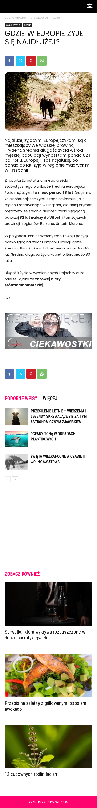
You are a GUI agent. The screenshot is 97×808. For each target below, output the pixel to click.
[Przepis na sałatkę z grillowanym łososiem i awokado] (48, 675)
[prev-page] (8, 479)
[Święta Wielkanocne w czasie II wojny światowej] (16, 462)
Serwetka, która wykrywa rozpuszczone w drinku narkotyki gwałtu (45, 635)
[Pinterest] (31, 61)
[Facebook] (9, 61)
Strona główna (15, 18)
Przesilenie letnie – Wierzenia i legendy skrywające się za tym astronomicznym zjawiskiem (59, 416)
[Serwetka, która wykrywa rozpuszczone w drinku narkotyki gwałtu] (48, 604)
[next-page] (15, 479)
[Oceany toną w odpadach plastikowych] (16, 439)
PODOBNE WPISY (21, 398)
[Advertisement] (48, 526)
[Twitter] (20, 61)
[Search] (90, 6)
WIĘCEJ (50, 398)
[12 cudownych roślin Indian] (48, 746)
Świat (56, 18)
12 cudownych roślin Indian (31, 774)
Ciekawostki (39, 18)
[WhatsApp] (42, 61)
